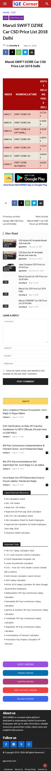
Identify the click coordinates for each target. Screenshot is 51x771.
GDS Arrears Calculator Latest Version (23, 576)
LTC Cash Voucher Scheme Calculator (22, 554)
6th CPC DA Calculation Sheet (19, 516)
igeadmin (23, 247)
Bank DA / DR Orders (15, 507)
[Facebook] (5, 52)
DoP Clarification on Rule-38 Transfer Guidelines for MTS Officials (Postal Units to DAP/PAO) (25, 429)
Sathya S (6, 417)
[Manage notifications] (45, 765)
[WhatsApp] (19, 52)
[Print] (32, 52)
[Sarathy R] (5, 45)
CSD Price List (16, 17)
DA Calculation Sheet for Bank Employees (24, 520)
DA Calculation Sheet (15, 499)
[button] (4, 4)
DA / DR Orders (12, 503)
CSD (13, 12)
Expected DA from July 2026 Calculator (23, 511)
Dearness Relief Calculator (17, 532)
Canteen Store (8, 245)
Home (6, 12)
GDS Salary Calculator (15, 580)
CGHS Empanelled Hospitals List (20, 559)
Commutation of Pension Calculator (22, 635)
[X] (12, 52)
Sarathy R (14, 45)
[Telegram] (25, 52)
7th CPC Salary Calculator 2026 (19, 550)
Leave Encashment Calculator (19, 563)
